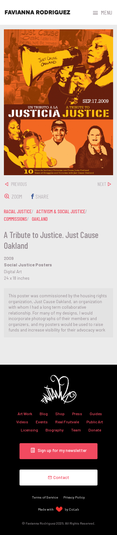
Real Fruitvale (67, 421)
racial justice (18, 211)
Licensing (29, 430)
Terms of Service (45, 497)
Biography (55, 430)
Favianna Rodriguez (37, 12)
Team (76, 430)
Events (42, 421)
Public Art (94, 421)
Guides (96, 413)
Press (77, 413)
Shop (60, 413)
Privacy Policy (74, 497)
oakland (40, 219)
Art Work (25, 413)
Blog (44, 413)
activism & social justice (60, 211)
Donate (94, 430)
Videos (22, 421)
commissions (15, 219)
